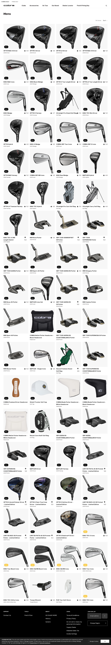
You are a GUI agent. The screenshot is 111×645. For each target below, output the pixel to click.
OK (105, 641)
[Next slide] (25, 36)
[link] (24, 6)
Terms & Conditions (45, 643)
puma (15, 1)
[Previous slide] (6, 36)
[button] (105, 20)
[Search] (106, 6)
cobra (5, 1)
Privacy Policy (33, 643)
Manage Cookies (94, 641)
